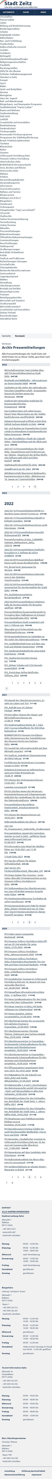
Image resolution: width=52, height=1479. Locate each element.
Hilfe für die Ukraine (10, 71)
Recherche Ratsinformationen (15, 270)
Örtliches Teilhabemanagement (16, 74)
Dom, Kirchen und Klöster (13, 167)
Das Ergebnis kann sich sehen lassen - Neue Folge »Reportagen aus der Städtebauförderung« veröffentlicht (25, 414)
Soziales (4, 49)
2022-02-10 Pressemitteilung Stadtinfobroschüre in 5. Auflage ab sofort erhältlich (24, 552)
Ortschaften (6, 16)
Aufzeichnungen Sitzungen (13, 261)
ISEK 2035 (5, 116)
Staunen (4, 152)
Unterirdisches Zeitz (10, 161)
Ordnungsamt (7, 207)
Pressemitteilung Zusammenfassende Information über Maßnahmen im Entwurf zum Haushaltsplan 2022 (25, 614)
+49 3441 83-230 (10, 1458)
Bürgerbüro (6, 200)
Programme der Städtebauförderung (19, 137)
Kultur (3, 149)
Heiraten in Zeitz (8, 77)
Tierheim (4, 143)
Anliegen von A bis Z (10, 197)
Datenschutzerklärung (14, 1474)
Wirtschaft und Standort (12, 300)
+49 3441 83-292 (10, 1384)
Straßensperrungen (10, 249)
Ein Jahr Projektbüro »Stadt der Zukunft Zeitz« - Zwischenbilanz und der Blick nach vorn (25, 441)
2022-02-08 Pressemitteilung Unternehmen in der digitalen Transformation (24, 577)
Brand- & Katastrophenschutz (15, 140)
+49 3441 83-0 (9, 1229)
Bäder (3, 86)
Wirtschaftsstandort (10, 306)
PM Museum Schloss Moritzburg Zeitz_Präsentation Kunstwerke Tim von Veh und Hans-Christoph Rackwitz (24, 961)
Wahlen (4, 279)
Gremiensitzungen (9, 240)
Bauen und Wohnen (10, 110)
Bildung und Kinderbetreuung (15, 25)
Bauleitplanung (8, 125)
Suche (26, 12)
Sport (3, 83)
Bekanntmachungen (10, 234)
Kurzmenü (20, 335)
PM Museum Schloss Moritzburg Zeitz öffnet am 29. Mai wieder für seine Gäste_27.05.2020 (25, 944)
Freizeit (4, 80)
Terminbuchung (8, 222)
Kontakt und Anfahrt (10, 288)
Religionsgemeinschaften (13, 62)
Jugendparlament (9, 276)
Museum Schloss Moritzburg (14, 158)
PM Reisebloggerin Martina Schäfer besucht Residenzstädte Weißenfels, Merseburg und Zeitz (25, 1131)
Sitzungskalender (9, 267)
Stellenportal (7, 246)
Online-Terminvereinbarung (14, 219)
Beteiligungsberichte (10, 297)
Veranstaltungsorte (10, 182)
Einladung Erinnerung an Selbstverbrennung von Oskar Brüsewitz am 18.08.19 (24, 772)
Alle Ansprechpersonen (15, 1211)
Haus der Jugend (8, 98)
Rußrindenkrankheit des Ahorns (20, 821)
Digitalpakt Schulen (10, 34)
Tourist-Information (10, 188)
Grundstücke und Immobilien (15, 122)
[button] (43, 12)
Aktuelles (5, 228)
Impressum (37, 1474)
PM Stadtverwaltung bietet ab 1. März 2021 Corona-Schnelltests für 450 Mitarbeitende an (24, 727)
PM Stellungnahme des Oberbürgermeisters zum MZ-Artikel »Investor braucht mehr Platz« (25, 891)
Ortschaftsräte (7, 264)
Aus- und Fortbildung (11, 40)
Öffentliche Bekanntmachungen (16, 237)
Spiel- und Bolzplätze (11, 89)
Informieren (6, 185)
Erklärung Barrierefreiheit (33, 1471)
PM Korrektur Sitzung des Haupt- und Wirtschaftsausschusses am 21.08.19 (23, 717)
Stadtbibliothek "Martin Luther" (16, 107)
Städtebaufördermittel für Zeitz (20, 464)
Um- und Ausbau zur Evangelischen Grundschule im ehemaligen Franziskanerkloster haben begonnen (25, 431)
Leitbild (4, 119)
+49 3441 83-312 (10, 1307)
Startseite (6, 335)
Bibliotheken (6, 37)
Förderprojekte (8, 131)
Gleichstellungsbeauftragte (14, 59)
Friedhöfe (5, 65)
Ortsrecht (5, 213)
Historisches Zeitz (9, 170)
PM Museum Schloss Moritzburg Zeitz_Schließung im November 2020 (20, 971)
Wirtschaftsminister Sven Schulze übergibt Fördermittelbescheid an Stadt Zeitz (24, 373)
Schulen (4, 31)
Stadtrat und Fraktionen (12, 258)
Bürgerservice (7, 194)
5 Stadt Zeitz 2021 (13, 856)
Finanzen (4, 294)
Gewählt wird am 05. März (17, 469)
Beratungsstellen (8, 68)
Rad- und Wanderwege (11, 101)
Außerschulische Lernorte (13, 46)
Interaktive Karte (8, 318)
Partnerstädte (7, 19)
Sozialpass (5, 53)
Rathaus (4, 173)
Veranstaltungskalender (12, 179)
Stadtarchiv (6, 216)
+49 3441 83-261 (10, 1310)
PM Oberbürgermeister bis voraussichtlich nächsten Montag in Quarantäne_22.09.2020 (24, 1023)
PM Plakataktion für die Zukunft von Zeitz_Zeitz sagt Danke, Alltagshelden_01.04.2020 (22, 1077)
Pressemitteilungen (10, 231)
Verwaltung (6, 282)
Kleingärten (6, 95)
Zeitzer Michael (8, 312)
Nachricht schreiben (11, 1235)
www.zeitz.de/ (9, 1232)
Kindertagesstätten (10, 28)
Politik (3, 255)
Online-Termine (8, 225)
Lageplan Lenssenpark (15, 787)
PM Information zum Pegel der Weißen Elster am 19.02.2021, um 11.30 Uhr (24, 849)
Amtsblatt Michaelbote (12, 252)
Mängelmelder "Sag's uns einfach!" (17, 210)
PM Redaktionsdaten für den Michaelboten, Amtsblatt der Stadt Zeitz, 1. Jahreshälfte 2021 (25, 1101)
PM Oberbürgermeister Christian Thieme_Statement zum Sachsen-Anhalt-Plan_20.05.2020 (24, 1034)
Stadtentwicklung (9, 113)
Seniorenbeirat (7, 273)
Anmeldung (9, 1471)
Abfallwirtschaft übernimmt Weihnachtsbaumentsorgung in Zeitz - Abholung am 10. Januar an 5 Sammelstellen (25, 476)
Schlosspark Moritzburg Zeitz (15, 155)
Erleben (4, 176)
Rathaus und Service (10, 191)
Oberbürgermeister (10, 285)
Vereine (4, 92)
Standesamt (6, 203)
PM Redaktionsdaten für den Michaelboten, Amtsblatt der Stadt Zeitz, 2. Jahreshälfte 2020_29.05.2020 (25, 1111)
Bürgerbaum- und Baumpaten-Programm (21, 104)
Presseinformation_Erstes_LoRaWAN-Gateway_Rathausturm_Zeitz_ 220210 (23, 542)
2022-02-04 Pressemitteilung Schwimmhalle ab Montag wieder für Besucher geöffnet (24, 604)
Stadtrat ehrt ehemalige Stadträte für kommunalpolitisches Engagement (23, 403)
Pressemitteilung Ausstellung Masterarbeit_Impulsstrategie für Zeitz (21, 807)
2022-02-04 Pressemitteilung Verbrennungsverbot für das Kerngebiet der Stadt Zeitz (25, 587)
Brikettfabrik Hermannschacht (15, 164)
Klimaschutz (6, 146)
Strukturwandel (8, 303)
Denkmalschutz (8, 128)
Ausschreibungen (9, 243)
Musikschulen (7, 43)
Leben (3, 22)
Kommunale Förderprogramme (16, 134)
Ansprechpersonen (9, 291)
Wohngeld (5, 56)
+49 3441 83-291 (10, 1380)
